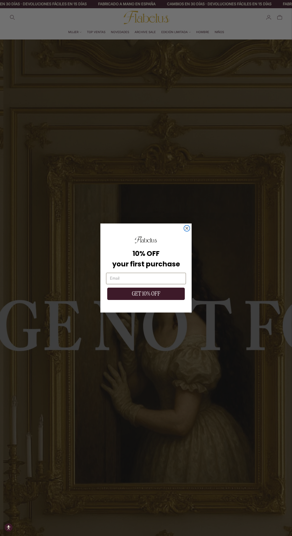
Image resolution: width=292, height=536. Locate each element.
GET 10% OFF (146, 293)
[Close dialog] (187, 228)
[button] (9, 527)
